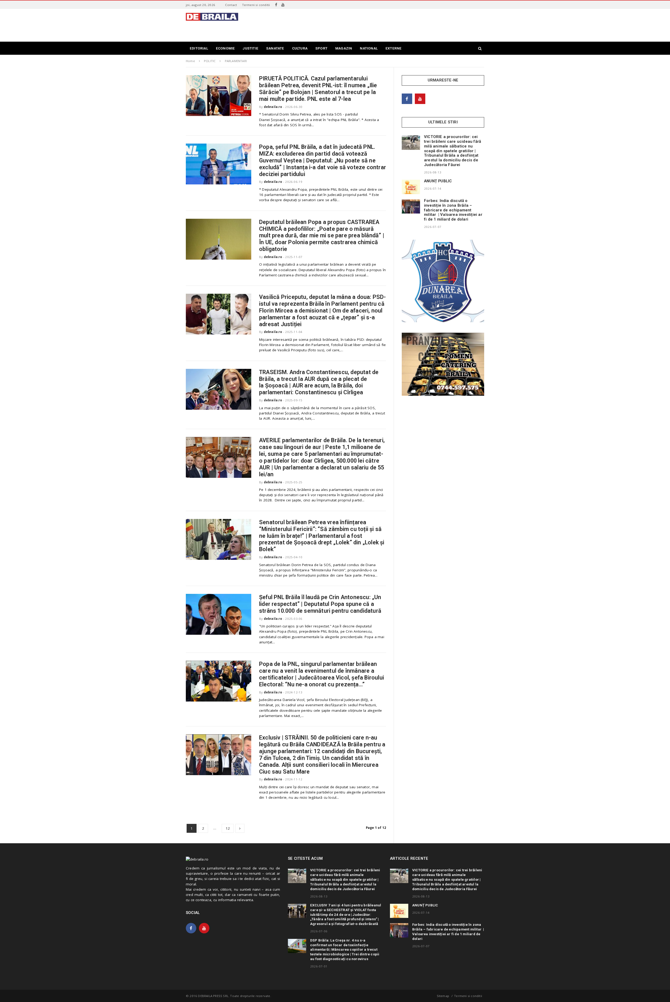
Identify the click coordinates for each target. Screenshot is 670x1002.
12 (228, 828)
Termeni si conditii (256, 5)
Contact (231, 5)
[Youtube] (283, 5)
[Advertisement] (389, 24)
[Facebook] (276, 5)
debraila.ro (273, 107)
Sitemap (443, 996)
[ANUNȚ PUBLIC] (411, 187)
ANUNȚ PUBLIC (438, 181)
